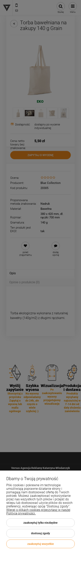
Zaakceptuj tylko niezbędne (40, 522)
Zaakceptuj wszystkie (40, 543)
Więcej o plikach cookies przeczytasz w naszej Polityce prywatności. (38, 511)
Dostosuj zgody (40, 533)
